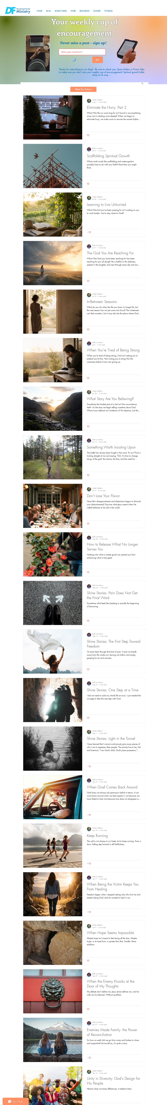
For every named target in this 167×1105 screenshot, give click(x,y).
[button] (84, 11)
